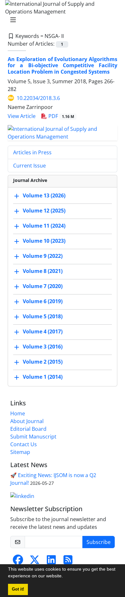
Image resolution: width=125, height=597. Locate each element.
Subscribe (99, 542)
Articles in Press (32, 152)
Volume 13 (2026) (44, 195)
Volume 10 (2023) (44, 240)
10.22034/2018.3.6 (38, 98)
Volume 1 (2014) (43, 376)
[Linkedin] (22, 495)
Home (17, 413)
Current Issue (29, 165)
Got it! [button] (18, 589)
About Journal (27, 421)
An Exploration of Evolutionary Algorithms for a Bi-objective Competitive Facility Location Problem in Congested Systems (62, 65)
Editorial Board (28, 428)
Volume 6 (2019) (43, 301)
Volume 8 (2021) (43, 271)
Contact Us (23, 444)
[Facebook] (18, 561)
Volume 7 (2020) (43, 286)
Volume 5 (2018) (43, 316)
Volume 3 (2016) (43, 346)
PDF (60, 116)
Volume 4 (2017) (43, 331)
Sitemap (20, 452)
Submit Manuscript (33, 436)
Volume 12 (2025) (44, 210)
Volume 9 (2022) (43, 255)
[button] (65, 577)
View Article (22, 116)
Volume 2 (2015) (43, 361)
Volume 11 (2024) (44, 225)
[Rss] (68, 561)
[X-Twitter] (34, 561)
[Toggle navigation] (60, 19)
